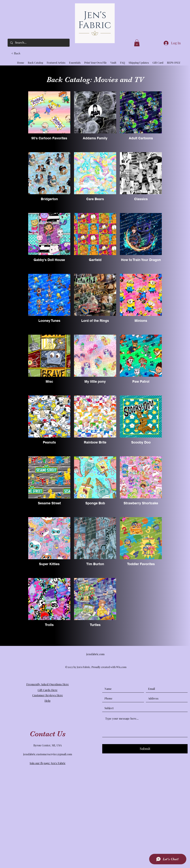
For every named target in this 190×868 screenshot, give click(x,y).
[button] (17, 53)
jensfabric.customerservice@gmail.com (47, 754)
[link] (137, 42)
